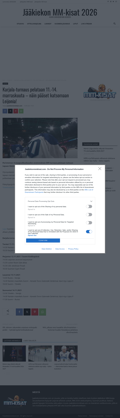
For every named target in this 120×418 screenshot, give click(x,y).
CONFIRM (43, 240)
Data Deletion (47, 249)
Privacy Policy (73, 249)
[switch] (89, 206)
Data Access (60, 249)
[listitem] (60, 201)
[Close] (100, 169)
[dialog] (60, 209)
